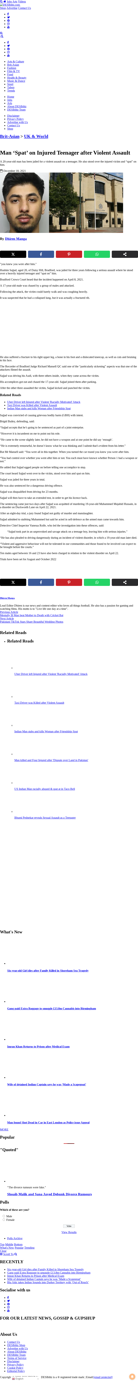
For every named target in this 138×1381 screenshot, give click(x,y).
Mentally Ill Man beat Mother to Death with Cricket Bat (31, 615)
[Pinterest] (8, 20)
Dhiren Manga (16, 239)
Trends (11, 90)
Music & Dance (16, 80)
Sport (10, 84)
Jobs (9, 1)
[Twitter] (8, 17)
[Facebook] (8, 14)
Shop (3, 8)
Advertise (11, 8)
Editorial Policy (16, 1371)
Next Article (7, 618)
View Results (69, 1232)
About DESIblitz (16, 106)
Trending (29, 1247)
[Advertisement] (42, 327)
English (19, 1378)
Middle (9, 1244)
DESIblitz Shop (16, 1345)
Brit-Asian (13, 64)
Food (10, 74)
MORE (4, 1129)
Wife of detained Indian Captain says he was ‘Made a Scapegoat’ (46, 1084)
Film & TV (13, 71)
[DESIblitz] (0, 36)
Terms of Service (16, 1358)
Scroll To (8, 1254)
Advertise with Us (17, 122)
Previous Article (9, 612)
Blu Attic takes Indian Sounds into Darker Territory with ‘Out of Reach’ (48, 1282)
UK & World (36, 136)
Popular (19, 1247)
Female (10, 1219)
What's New (7, 1247)
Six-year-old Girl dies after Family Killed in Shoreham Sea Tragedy (48, 970)
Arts (14, 1)
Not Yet (66, 36)
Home (10, 96)
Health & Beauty (16, 77)
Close (3, 1250)
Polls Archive (14, 1238)
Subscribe (95, 36)
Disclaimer (13, 115)
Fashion (11, 67)
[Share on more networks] (125, 254)
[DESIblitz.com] (10, 4)
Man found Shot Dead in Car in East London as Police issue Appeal (48, 1122)
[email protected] (102, 1377)
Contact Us (24, 8)
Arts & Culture (15, 61)
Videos (22, 1)
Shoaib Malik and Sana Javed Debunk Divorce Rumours (49, 1194)
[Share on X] (13, 254)
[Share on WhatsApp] (97, 254)
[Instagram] (8, 23)
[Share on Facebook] (41, 254)
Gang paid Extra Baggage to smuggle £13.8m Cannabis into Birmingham (51, 1008)
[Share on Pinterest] (69, 254)
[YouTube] (8, 27)
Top (2, 1244)
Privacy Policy (15, 118)
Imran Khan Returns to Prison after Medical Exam (38, 1046)
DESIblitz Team (16, 109)
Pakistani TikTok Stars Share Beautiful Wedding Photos (31, 621)
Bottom (18, 1244)
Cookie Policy (15, 1367)
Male (9, 1216)
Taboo (10, 87)
